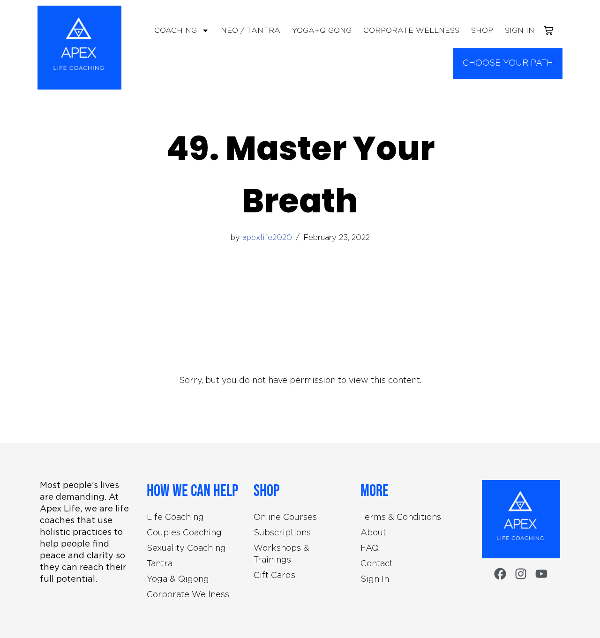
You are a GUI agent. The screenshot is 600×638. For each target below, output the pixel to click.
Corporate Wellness (411, 30)
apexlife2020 (267, 237)
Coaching (175, 30)
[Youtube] (541, 574)
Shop (482, 30)
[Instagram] (521, 574)
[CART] (548, 30)
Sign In (519, 30)
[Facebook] (500, 574)
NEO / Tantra (250, 30)
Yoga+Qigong (322, 30)
